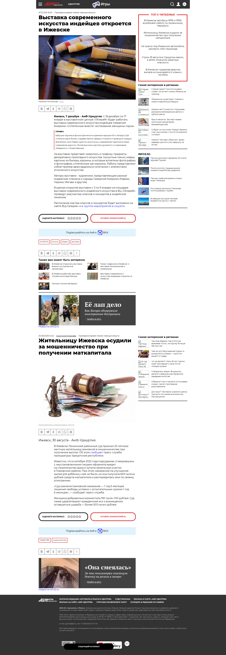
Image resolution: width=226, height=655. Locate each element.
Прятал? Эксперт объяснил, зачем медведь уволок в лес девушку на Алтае (167, 142)
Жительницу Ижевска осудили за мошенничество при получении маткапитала (163, 35)
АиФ (61, 101)
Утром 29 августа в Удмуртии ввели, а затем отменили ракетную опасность (163, 60)
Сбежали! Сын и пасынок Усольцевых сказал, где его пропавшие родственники (169, 384)
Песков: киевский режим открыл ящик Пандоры (166, 179)
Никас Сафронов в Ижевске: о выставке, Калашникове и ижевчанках (114, 266)
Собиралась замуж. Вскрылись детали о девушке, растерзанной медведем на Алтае (167, 374)
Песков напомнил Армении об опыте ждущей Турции (168, 159)
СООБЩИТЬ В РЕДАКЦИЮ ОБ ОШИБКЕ (147, 602)
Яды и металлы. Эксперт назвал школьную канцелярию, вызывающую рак (166, 122)
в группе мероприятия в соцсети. (103, 206)
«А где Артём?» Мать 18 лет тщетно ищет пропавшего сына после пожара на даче (168, 363)
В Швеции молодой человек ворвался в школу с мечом (164, 200)
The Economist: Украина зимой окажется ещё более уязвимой (165, 169)
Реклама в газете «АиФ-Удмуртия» (150, 599)
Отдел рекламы (122, 599)
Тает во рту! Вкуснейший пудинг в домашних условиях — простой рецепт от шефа (167, 353)
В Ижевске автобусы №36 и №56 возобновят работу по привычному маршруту (163, 23)
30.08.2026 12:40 (46, 336)
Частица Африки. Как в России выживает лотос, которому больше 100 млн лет (168, 343)
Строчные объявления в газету (111, 602)
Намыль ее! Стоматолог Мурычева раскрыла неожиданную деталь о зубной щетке (167, 111)
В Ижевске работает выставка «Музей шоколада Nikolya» (66, 275)
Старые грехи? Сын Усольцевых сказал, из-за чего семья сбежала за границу (168, 91)
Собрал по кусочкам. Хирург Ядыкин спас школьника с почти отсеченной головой (169, 132)
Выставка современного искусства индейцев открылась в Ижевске (116, 276)
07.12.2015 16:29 (45, 12)
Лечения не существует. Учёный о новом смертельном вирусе (167, 100)
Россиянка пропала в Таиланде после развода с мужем (166, 189)
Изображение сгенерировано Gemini (56, 425)
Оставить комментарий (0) (113, 218)
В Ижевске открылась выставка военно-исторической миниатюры (67, 266)
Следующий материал (88, 647)
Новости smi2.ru (49, 326)
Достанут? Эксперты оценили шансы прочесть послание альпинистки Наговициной (169, 394)
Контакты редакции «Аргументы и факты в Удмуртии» (85, 599)
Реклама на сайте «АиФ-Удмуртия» (76, 602)
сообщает (97, 452)
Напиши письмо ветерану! (64, 283)
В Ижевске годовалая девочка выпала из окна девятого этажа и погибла (163, 72)
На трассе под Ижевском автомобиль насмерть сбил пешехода (162, 47)
